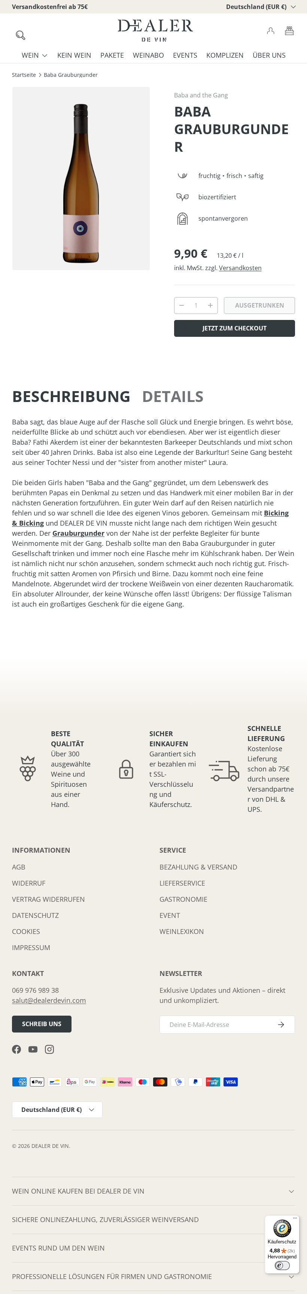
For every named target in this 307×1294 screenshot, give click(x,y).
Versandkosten (240, 268)
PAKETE (112, 55)
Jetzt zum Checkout (235, 328)
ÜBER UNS (269, 55)
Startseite (24, 75)
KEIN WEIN (74, 55)
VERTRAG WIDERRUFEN (48, 899)
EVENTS (185, 55)
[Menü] (295, 1219)
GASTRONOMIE (183, 899)
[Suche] (16, 31)
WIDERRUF (28, 883)
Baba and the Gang (201, 95)
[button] (289, 30)
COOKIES (26, 931)
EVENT (169, 915)
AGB (18, 866)
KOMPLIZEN (225, 55)
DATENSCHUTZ (35, 915)
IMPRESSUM (31, 947)
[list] (81, 178)
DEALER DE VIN (50, 1146)
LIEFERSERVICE (182, 883)
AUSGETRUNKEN (259, 305)
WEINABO (148, 55)
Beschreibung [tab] (71, 396)
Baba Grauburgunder (71, 75)
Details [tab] (173, 396)
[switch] (282, 1265)
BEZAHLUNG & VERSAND (198, 866)
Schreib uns (41, 1024)
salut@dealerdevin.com (49, 1000)
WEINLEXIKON (181, 931)
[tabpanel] (153, 513)
